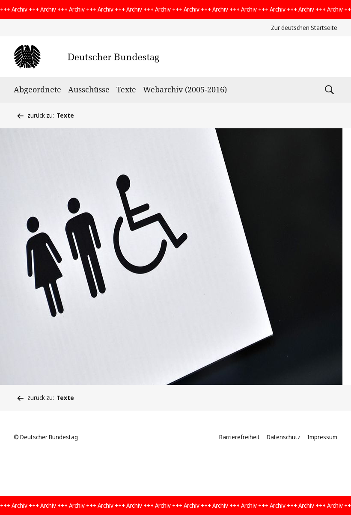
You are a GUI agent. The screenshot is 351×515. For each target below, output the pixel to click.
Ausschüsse (89, 89)
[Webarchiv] (86, 56)
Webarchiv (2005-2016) (185, 89)
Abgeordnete (37, 89)
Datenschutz (283, 437)
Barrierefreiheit (239, 437)
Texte (126, 89)
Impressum (322, 437)
